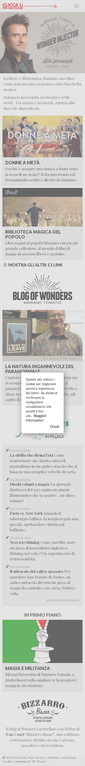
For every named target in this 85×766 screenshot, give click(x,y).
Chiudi (54, 426)
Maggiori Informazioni (36, 417)
